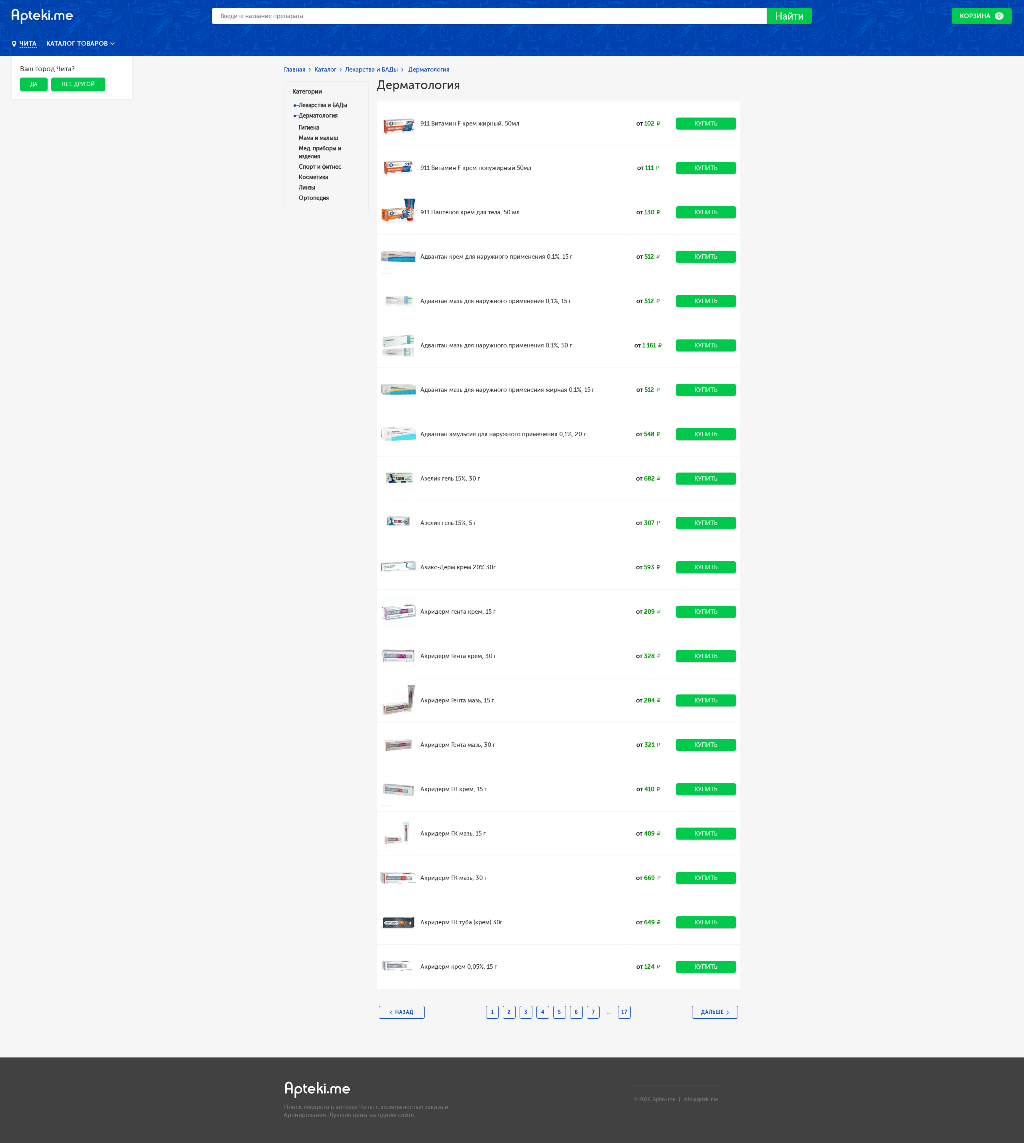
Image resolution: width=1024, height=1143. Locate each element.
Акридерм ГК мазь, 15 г (453, 833)
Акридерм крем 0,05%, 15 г (458, 966)
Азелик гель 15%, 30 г (450, 478)
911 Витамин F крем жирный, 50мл (469, 123)
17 (624, 1012)
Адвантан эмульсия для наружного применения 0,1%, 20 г (503, 434)
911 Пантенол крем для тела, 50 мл (470, 212)
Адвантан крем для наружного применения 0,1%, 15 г (496, 256)
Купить (706, 123)
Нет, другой (78, 84)
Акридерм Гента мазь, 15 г (457, 700)
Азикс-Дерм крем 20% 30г (458, 567)
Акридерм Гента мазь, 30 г (457, 744)
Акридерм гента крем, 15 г (458, 611)
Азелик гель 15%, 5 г (448, 523)
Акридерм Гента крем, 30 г (458, 656)
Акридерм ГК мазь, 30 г (453, 878)
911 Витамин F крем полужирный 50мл (475, 168)
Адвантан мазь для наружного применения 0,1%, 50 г (496, 345)
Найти (789, 16)
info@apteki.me (701, 1099)
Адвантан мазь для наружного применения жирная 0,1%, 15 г (507, 389)
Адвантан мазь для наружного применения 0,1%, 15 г (495, 301)
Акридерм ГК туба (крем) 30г (461, 922)
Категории (307, 91)
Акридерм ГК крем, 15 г (453, 789)
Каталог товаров (78, 43)
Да (33, 84)
